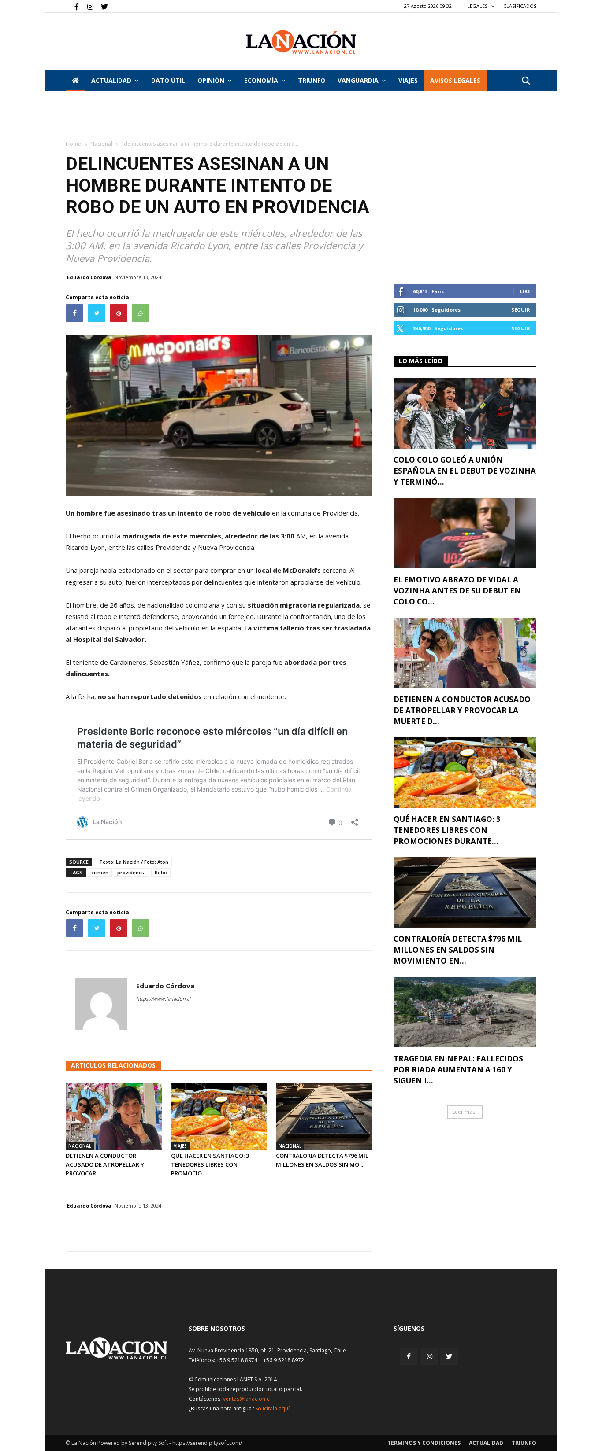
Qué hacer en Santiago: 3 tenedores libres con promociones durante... (447, 830)
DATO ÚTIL (168, 80)
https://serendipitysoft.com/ (207, 1443)
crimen (99, 872)
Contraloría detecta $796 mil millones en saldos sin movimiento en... (458, 950)
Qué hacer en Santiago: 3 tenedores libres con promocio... (210, 1164)
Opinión (210, 80)
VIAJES (408, 80)
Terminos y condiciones (424, 1443)
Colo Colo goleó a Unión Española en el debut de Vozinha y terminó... (465, 471)
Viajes (180, 1146)
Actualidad (111, 80)
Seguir (520, 309)
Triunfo (311, 80)
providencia (131, 872)
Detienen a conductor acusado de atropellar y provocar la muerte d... (462, 710)
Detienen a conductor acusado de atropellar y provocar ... (105, 1164)
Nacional (101, 143)
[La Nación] (301, 42)
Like (525, 291)
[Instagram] (86, 6)
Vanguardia (358, 80)
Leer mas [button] (463, 1112)
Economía (261, 80)
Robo (161, 872)
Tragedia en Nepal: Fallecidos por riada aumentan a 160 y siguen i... (458, 1069)
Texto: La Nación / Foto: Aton (133, 861)
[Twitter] (101, 6)
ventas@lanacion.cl (247, 1399)
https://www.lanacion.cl (163, 998)
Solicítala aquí (272, 1408)
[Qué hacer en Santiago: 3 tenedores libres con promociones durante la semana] (219, 1116)
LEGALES (478, 6)
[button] (525, 81)
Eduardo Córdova (89, 277)
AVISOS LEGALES (455, 80)
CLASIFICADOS (519, 6)
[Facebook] (72, 6)
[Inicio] (75, 80)
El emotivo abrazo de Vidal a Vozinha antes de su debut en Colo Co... (457, 591)
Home (73, 143)
